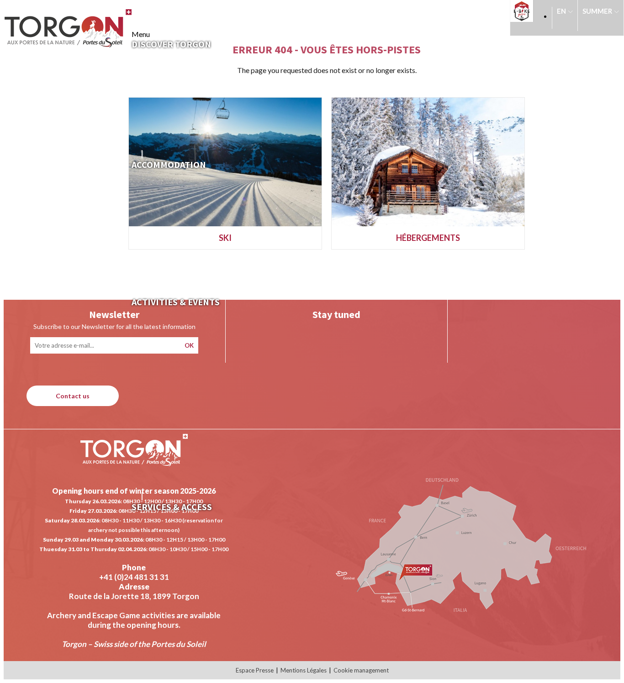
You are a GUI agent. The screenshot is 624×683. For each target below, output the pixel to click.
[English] (564, 15)
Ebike (524, 11)
